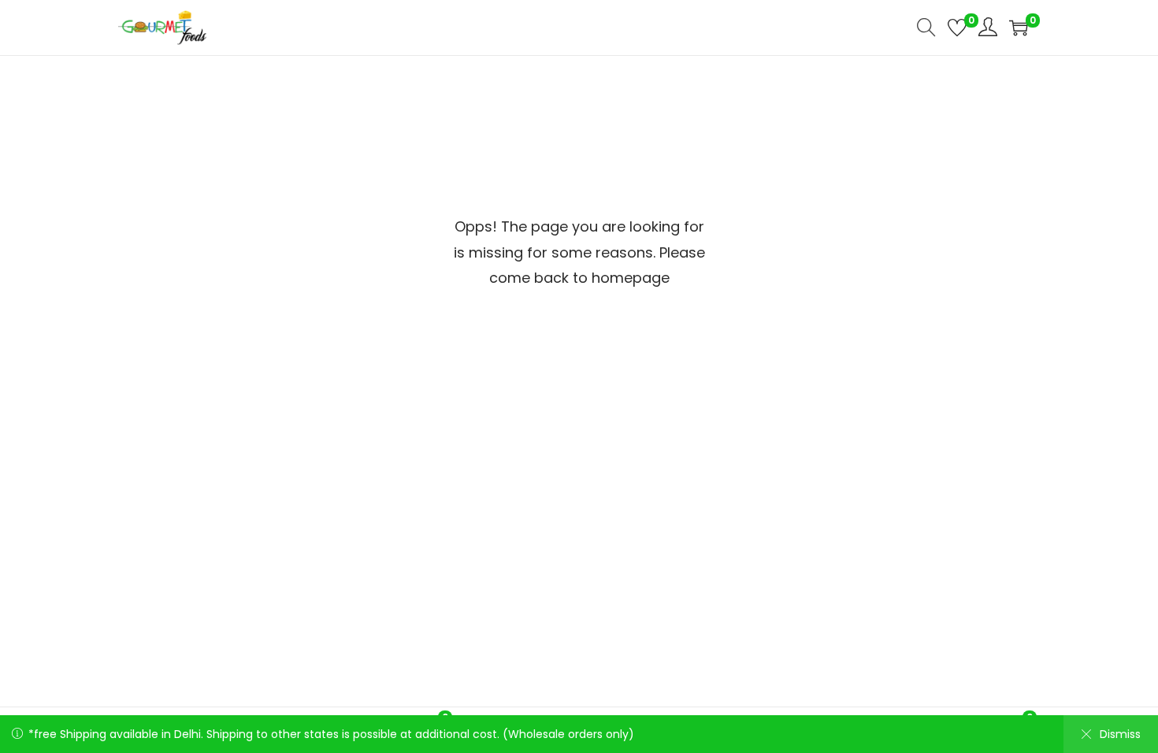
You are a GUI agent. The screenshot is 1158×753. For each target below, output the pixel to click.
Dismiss (1120, 734)
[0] (957, 27)
